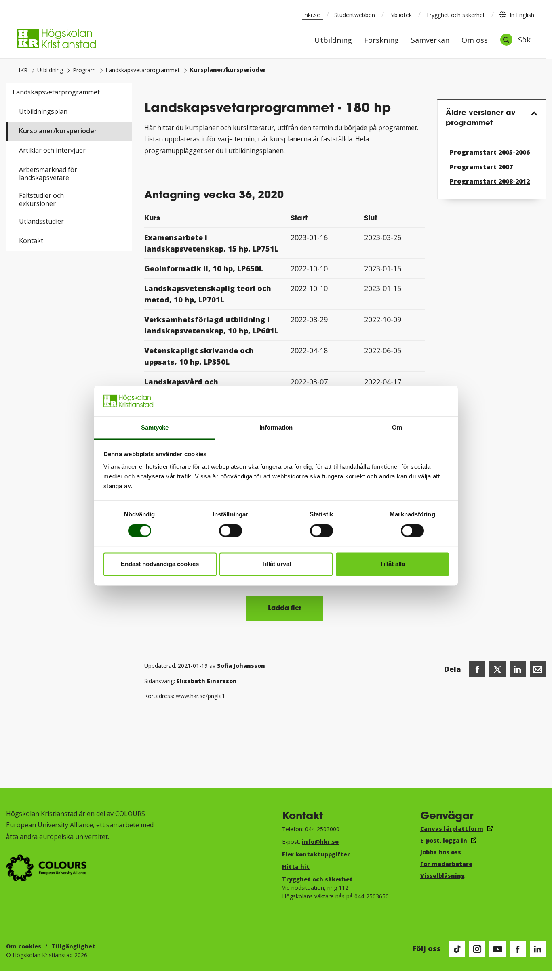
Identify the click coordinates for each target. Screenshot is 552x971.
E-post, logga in (443, 840)
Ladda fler (284, 607)
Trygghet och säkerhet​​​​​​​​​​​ (317, 879)
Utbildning (333, 40)
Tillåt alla (392, 564)
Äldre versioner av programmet (481, 117)
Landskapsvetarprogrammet (142, 70)
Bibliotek (400, 15)
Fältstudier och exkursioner (41, 199)
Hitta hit (296, 866)
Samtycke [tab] (155, 427)
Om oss (474, 40)
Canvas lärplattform (451, 829)
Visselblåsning (442, 875)
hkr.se (312, 15)
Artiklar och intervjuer (52, 150)
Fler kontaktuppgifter (316, 854)
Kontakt (31, 240)
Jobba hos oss (440, 852)
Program (84, 70)
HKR (21, 70)
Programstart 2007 (481, 166)
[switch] (230, 530)
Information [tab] (276, 427)
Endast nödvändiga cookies (160, 564)
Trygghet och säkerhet (455, 15)
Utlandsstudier (41, 221)
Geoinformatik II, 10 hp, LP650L (203, 268)
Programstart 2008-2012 (490, 181)
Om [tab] (397, 427)
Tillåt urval (276, 564)
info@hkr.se (320, 841)
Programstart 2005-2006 (490, 152)
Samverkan (430, 40)
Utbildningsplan (43, 111)
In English (522, 15)
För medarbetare (446, 864)
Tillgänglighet (73, 946)
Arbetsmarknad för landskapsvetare (48, 173)
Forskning (381, 40)
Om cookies (23, 946)
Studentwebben (354, 15)
